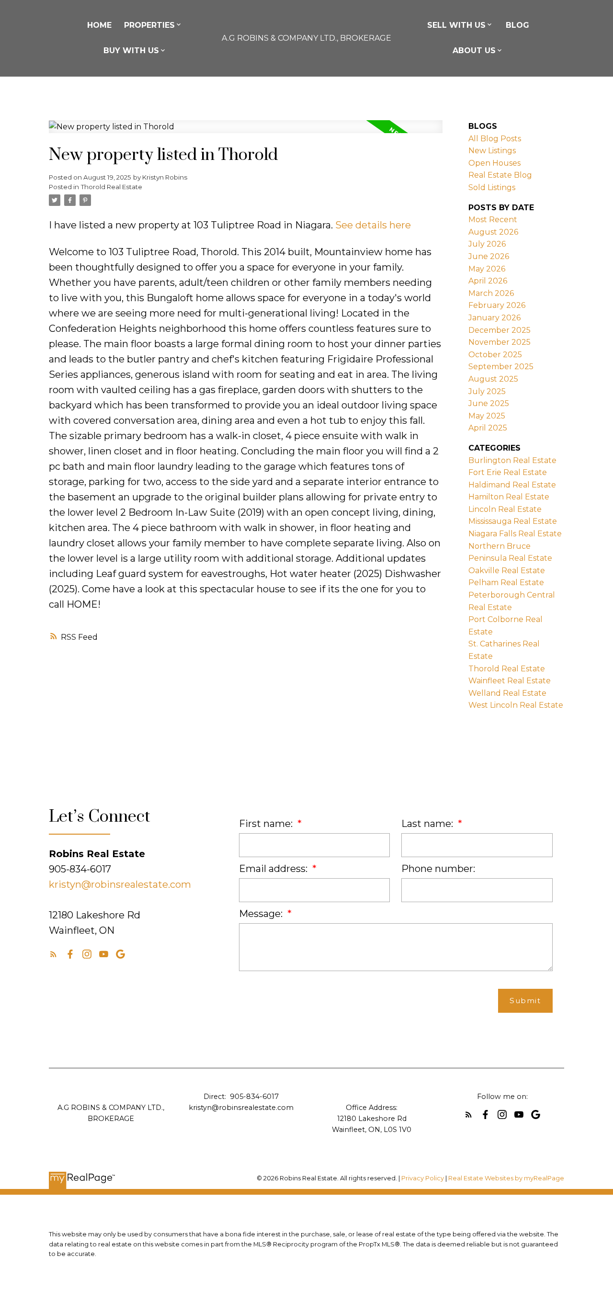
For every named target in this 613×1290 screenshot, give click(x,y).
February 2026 (496, 305)
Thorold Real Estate (111, 187)
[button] (53, 954)
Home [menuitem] (99, 25)
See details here (373, 225)
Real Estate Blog (500, 175)
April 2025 (487, 427)
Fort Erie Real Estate (507, 472)
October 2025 (495, 354)
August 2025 (493, 379)
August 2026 (493, 232)
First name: (267, 823)
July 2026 (487, 244)
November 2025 (499, 342)
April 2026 (487, 280)
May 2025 (486, 415)
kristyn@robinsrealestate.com (120, 884)
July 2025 (487, 391)
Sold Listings (491, 187)
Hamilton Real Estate (508, 496)
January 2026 (494, 317)
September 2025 (501, 366)
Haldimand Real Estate (512, 484)
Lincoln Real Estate (505, 509)
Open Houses (494, 163)
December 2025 (499, 330)
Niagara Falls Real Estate (515, 533)
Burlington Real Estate (512, 460)
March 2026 (491, 293)
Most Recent (492, 219)
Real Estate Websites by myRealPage (506, 1178)
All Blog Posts (494, 138)
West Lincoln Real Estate (515, 705)
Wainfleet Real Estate (509, 680)
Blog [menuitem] (517, 25)
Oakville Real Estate (506, 570)
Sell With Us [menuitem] (456, 25)
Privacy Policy (422, 1178)
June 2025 (488, 403)
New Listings (492, 150)
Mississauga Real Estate (512, 521)
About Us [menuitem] (474, 50)
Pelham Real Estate (506, 582)
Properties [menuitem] (149, 25)
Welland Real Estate (507, 693)
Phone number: (438, 868)
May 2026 (486, 268)
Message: (262, 913)
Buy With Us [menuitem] (131, 50)
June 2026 (488, 256)
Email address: (274, 868)
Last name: (428, 823)
